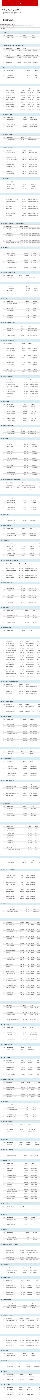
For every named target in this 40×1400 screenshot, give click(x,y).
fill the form (18, 26)
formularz (32, 25)
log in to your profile (10, 26)
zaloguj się (24, 25)
